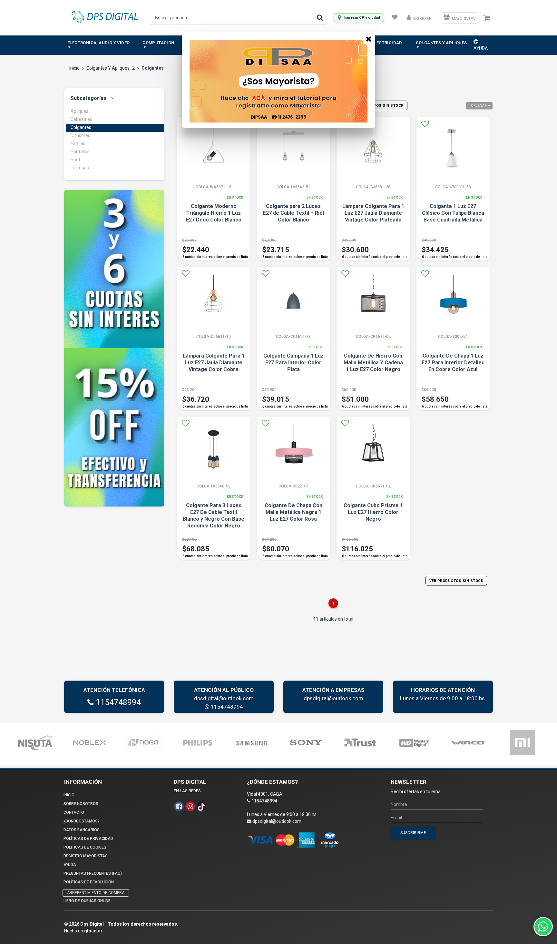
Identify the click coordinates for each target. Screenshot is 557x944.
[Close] (368, 38)
